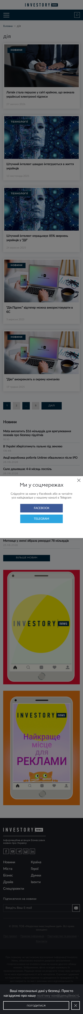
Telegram (41, 518)
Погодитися (36, 1006)
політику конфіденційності (58, 995)
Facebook (41, 508)
